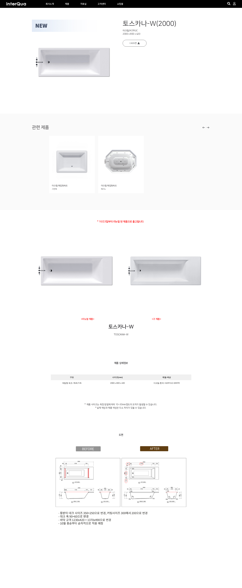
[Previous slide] (204, 127)
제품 (67, 4)
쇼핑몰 (120, 4)
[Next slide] (208, 127)
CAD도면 (134, 43)
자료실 (83, 4)
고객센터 (102, 4)
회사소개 (50, 4)
